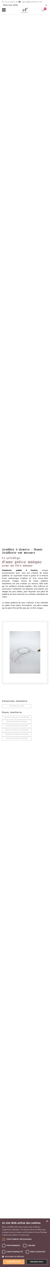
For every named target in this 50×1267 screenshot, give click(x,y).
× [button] (47, 1221)
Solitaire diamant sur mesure (16, 726)
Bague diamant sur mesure (17, 722)
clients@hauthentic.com (31, 2)
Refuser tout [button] (36, 1262)
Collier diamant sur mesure (16, 738)
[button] (25, 1256)
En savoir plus (23, 1235)
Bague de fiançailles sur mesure (16, 717)
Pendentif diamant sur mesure (16, 734)
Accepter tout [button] (14, 1262)
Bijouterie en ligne (16, 706)
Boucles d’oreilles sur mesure (16, 730)
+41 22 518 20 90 (11, 2)
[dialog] (25, 1242)
